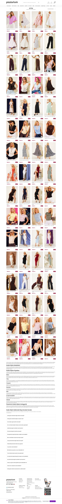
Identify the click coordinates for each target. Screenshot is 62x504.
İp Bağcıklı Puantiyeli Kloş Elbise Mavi (50, 29)
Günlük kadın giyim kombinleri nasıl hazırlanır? (15, 428)
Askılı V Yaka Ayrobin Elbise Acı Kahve (49, 95)
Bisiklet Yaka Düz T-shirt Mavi (36, 225)
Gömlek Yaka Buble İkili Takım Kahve (36, 291)
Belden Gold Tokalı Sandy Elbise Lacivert (24, 204)
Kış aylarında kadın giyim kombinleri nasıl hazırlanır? (16, 459)
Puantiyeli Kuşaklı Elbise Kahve (37, 160)
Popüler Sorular (37, 486)
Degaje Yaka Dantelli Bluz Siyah (12, 138)
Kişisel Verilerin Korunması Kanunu (30, 483)
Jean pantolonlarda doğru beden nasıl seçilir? (15, 440)
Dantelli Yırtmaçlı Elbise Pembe (50, 247)
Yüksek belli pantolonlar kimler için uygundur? (15, 443)
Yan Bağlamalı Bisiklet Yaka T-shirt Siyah (11, 335)
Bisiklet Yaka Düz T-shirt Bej (11, 247)
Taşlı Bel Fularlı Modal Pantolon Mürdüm (12, 73)
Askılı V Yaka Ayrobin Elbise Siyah (37, 116)
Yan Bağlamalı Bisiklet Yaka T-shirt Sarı (24, 335)
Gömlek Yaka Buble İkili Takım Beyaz (24, 291)
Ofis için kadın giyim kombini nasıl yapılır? (14, 431)
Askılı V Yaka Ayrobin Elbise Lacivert (23, 117)
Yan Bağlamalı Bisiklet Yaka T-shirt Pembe (37, 335)
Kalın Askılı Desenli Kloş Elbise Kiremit (11, 182)
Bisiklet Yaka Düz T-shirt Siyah (49, 203)
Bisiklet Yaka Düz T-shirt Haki (49, 225)
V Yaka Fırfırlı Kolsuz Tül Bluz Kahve (11, 95)
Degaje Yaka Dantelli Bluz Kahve (50, 138)
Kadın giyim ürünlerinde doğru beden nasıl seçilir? (15, 415)
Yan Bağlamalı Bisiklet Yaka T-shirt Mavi (49, 335)
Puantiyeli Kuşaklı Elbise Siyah (49, 160)
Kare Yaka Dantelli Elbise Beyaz (50, 356)
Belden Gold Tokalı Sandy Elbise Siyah (37, 204)
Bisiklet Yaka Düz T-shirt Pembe (24, 225)
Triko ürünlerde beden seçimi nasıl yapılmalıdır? (15, 453)
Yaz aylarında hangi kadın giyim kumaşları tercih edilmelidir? (17, 456)
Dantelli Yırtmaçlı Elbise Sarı (11, 269)
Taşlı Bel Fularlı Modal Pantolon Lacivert (24, 73)
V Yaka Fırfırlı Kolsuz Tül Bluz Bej (24, 94)
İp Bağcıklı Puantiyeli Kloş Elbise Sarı (24, 51)
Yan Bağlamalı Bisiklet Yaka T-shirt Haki (11, 357)
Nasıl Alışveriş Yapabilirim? (39, 488)
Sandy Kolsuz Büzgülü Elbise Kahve (11, 291)
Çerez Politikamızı (16, 501)
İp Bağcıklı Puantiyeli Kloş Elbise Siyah (37, 51)
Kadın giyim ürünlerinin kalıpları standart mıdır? (15, 418)
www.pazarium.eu (9, 492)
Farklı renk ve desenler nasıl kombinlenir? (14, 465)
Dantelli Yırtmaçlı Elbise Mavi (36, 247)
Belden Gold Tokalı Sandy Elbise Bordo (37, 182)
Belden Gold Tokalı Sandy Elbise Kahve (12, 204)
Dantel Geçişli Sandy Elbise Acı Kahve (37, 313)
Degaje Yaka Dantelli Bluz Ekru (11, 160)
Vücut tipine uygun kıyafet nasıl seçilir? (14, 421)
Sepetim (28, 488)
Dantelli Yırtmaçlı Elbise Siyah (24, 269)
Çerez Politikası (29, 484)
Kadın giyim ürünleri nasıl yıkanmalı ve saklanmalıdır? (16, 468)
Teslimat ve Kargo (21, 487)
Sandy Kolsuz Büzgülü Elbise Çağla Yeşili (49, 270)
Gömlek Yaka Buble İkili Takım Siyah (49, 291)
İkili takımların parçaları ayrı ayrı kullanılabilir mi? (15, 450)
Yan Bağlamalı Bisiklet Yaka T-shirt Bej (37, 357)
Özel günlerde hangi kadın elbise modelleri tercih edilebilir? (17, 434)
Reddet (26, 501)
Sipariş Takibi (21, 486)
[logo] (12, 2)
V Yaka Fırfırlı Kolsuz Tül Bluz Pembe (49, 73)
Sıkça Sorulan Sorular (38, 487)
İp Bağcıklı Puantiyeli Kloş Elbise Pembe (12, 51)
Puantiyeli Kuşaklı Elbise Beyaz (24, 160)
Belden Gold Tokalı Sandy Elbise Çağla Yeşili (50, 182)
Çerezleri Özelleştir (46, 501)
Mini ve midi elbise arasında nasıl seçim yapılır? (15, 437)
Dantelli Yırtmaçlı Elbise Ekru (23, 247)
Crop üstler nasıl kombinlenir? (12, 446)
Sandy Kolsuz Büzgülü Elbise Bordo (36, 270)
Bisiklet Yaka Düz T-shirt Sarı (11, 225)
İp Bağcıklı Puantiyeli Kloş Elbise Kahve (24, 29)
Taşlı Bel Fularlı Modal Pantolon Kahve (37, 73)
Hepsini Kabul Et (52, 501)
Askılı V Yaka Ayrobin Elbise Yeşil (50, 116)
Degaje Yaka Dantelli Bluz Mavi (37, 138)
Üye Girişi (28, 487)
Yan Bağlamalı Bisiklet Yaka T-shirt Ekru (24, 357)
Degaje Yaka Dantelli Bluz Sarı (24, 138)
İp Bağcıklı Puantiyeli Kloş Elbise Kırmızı (37, 29)
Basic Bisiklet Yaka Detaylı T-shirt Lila (11, 29)
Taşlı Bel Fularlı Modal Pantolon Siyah (50, 51)
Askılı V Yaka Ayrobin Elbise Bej (11, 116)
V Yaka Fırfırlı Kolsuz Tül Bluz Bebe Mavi (36, 95)
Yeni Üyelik (28, 486)
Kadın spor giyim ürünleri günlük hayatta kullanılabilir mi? (17, 462)
